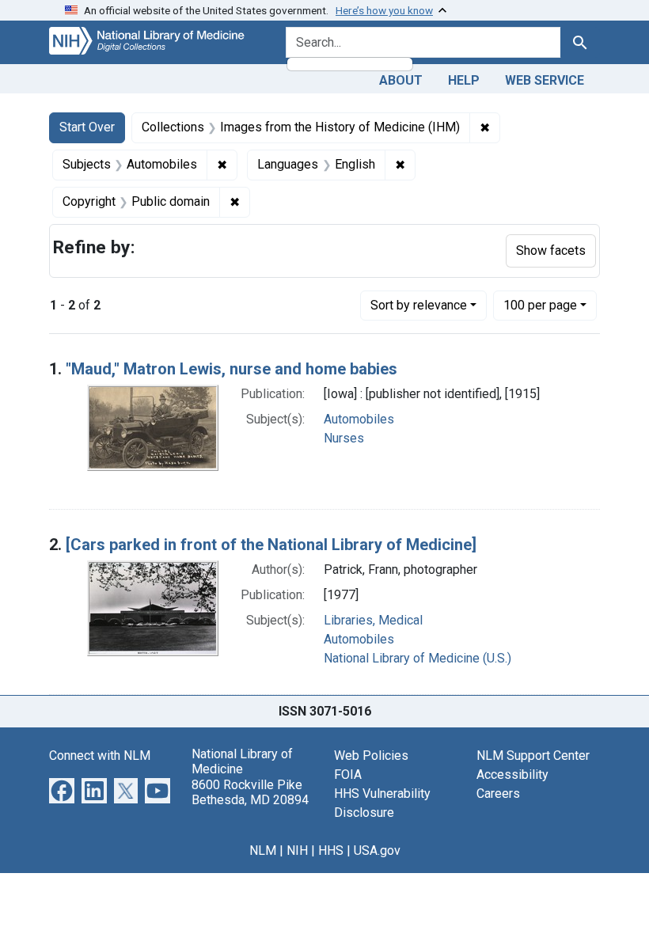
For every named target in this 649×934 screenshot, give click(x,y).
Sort (418, 305)
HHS (330, 850)
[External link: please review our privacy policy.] (61, 789)
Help (464, 80)
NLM (262, 850)
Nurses (344, 438)
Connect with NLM (99, 755)
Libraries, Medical (373, 620)
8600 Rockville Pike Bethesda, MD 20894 (250, 792)
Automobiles (359, 419)
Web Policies (371, 755)
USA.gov (377, 850)
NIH (297, 850)
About (401, 80)
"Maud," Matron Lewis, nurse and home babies (231, 368)
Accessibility (512, 774)
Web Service (544, 80)
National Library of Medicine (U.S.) (417, 658)
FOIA (348, 774)
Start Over (87, 127)
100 (540, 305)
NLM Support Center (533, 755)
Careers (498, 793)
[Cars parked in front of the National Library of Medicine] (271, 544)
